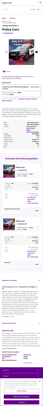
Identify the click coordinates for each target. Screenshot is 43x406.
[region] (21, 392)
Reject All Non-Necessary (21, 396)
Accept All (21, 402)
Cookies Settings (21, 391)
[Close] (40, 381)
